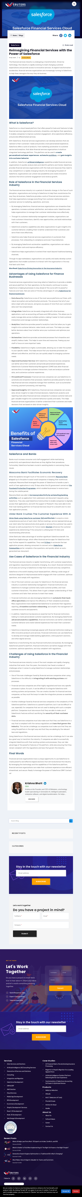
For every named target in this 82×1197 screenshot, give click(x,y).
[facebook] (60, 35)
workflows (52, 155)
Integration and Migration (15, 1078)
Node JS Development (14, 1115)
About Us (48, 1115)
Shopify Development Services (17, 1107)
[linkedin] (69, 35)
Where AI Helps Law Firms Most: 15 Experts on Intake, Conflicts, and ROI (35, 1141)
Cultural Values (50, 1119)
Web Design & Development (16, 1118)
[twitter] (65, 35)
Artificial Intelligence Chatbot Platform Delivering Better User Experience (58, 1076)
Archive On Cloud (51, 1105)
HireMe (48, 1108)
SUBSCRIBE (41, 882)
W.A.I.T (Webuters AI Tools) (54, 1097)
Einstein (49, 527)
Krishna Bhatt (33, 783)
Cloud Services (11, 1093)
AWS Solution (11, 1089)
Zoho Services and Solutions (16, 1064)
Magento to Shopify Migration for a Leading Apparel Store (59, 1071)
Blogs (21, 35)
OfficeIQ (48, 1094)
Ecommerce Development (15, 1104)
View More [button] (31, 799)
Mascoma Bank (62, 477)
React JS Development (14, 1111)
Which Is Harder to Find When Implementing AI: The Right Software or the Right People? (40, 1148)
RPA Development (13, 1100)
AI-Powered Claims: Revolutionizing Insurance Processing (60, 1065)
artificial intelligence (36, 162)
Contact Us (49, 1126)
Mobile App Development (15, 1097)
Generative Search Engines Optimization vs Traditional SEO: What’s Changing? (37, 1154)
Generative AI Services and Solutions (19, 1071)
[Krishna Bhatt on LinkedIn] (45, 783)
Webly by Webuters (52, 1090)
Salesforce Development (15, 1082)
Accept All (66, 1191)
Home (15, 35)
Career (48, 1123)
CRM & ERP (10, 1086)
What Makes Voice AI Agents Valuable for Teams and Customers (32, 1160)
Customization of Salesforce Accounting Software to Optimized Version (59, 1082)
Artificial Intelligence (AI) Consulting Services (21, 1068)
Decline (76, 1191)
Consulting (10, 1075)
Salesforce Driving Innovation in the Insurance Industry (40, 268)
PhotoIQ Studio (50, 1101)
